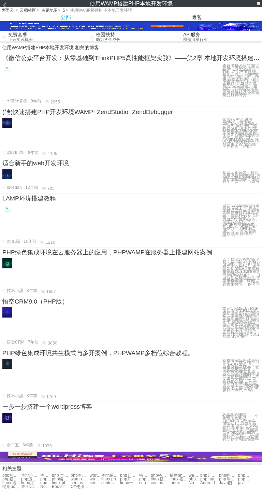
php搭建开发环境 (160, 475)
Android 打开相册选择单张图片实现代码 (209, 483)
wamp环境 (194, 475)
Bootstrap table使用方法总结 (61, 487)
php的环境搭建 (228, 475)
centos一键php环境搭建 (145, 483)
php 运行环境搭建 (46, 479)
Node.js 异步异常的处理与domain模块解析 (46, 487)
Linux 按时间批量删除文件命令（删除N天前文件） (179, 483)
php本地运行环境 (80, 475)
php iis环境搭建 (244, 479)
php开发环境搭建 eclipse (129, 479)
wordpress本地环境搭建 (95, 475)
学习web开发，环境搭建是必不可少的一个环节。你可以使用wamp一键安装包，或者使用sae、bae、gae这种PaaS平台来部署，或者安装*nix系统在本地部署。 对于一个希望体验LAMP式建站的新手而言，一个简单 (241, 176)
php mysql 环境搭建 (209, 479)
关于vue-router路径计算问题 (30, 487)
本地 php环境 (46, 475)
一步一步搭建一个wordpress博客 (47, 406)
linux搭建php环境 (30, 483)
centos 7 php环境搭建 (160, 483)
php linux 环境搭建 (228, 479)
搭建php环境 (145, 475)
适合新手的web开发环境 (35, 163)
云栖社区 (28, 10)
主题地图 (49, 10)
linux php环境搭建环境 (110, 479)
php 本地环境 (61, 475)
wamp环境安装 (95, 479)
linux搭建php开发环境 (160, 479)
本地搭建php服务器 (110, 475)
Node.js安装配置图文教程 (194, 483)
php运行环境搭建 (30, 479)
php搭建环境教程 (11, 479)
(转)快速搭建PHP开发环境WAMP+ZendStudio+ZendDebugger (87, 112)
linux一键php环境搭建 (129, 483)
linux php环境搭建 (61, 483)
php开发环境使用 (129, 475)
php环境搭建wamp (11, 475)
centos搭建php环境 (110, 483)
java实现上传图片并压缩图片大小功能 (244, 483)
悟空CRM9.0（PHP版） (35, 301)
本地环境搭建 (30, 475)
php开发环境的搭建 (209, 475)
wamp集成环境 (80, 479)
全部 (65, 17)
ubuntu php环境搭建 (46, 483)
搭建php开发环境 (179, 475)
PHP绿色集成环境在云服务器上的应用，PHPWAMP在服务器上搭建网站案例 (107, 252)
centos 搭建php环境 (95, 483)
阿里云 (8, 10)
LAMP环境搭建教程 (29, 198)
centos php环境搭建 (80, 483)
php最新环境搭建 (244, 475)
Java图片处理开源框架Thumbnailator (228, 483)
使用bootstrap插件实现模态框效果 (11, 487)
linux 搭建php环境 (11, 483)
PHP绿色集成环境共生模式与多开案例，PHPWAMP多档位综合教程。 (98, 353)
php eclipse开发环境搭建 (145, 479)
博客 (196, 17)
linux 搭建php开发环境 (179, 479)
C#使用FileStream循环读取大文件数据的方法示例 (80, 487)
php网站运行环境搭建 (194, 479)
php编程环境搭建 (61, 479)
